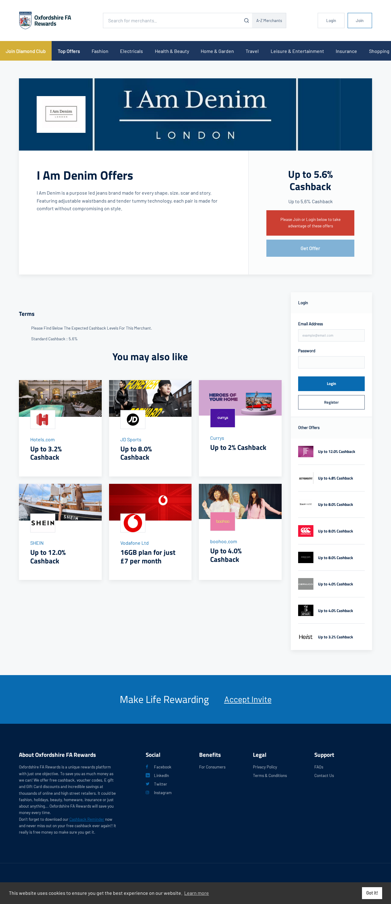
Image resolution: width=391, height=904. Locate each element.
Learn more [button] (196, 893)
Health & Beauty (172, 51)
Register (331, 402)
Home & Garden (217, 51)
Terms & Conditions (270, 775)
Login (331, 20)
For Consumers (212, 766)
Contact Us (324, 775)
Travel (252, 51)
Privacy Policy (265, 766)
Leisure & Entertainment (297, 51)
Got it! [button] (372, 892)
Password (306, 350)
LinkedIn (161, 775)
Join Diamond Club (26, 51)
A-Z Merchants (269, 20)
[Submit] (246, 20)
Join (360, 20)
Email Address (310, 323)
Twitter (160, 784)
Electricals (131, 51)
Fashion (100, 51)
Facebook (162, 766)
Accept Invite (248, 699)
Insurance (346, 51)
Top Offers (69, 51)
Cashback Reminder (86, 819)
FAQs (318, 766)
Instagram (163, 792)
